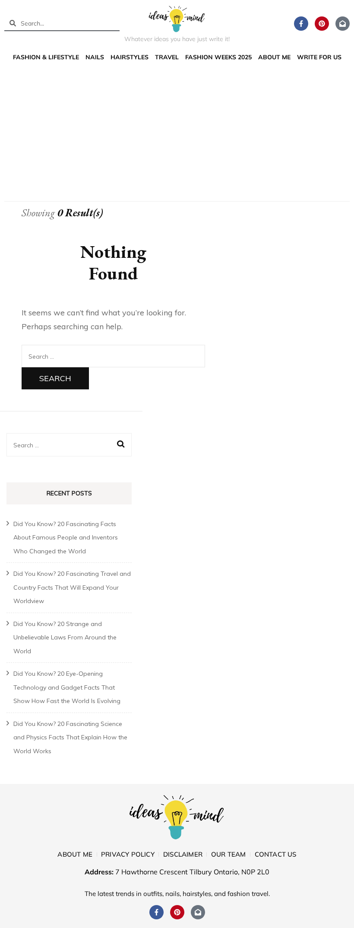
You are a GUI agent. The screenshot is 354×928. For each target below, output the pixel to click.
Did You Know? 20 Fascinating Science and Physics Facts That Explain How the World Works (70, 737)
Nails (94, 57)
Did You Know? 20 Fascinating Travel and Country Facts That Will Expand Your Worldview (72, 587)
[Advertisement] (177, 129)
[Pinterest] (322, 23)
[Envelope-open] (342, 23)
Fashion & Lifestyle (46, 57)
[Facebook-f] (301, 23)
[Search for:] (113, 356)
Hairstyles (130, 57)
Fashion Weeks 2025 (218, 57)
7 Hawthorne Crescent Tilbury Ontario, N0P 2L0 (192, 871)
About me (274, 57)
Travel (167, 57)
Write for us (319, 57)
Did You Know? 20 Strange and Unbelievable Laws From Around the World (65, 637)
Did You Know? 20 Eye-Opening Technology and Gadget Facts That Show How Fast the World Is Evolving (66, 687)
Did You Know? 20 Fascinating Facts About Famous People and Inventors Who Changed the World (65, 537)
